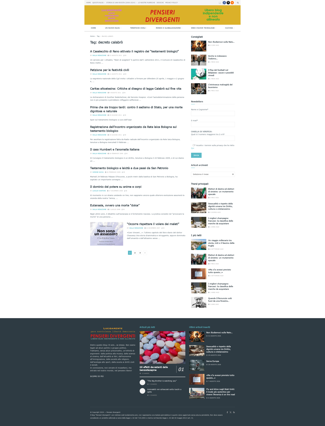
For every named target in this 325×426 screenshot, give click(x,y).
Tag (98, 36)
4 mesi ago (214, 197)
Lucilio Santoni (99, 191)
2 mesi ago (214, 90)
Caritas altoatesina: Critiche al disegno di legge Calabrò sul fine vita (135, 88)
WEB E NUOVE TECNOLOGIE (203, 28)
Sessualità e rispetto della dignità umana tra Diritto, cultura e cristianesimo (220, 206)
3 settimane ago (216, 275)
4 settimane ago (216, 249)
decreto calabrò (107, 36)
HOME (88, 3)
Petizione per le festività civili (109, 70)
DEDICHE (160, 3)
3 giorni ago (215, 212)
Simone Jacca (98, 172)
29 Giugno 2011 (115, 115)
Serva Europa (212, 361)
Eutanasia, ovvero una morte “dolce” (115, 205)
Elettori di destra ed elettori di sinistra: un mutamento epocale (221, 191)
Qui (192, 148)
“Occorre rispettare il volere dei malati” (153, 224)
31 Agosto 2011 (115, 55)
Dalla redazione (99, 55)
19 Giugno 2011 (115, 135)
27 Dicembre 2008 (115, 191)
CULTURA (229, 28)
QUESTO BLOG (97, 3)
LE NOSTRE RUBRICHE (146, 3)
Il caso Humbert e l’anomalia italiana (114, 149)
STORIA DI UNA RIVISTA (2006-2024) (120, 3)
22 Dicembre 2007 (153, 228)
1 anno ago (214, 227)
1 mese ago (214, 62)
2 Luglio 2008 (114, 209)
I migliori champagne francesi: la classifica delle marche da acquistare (220, 221)
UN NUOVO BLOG (112, 28)
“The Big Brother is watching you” (162, 381)
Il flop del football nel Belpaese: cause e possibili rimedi (221, 72)
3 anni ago (214, 304)
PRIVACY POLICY (171, 3)
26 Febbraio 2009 (116, 153)
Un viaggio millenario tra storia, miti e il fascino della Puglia (221, 243)
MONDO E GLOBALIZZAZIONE (168, 28)
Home (93, 28)
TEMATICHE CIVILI (137, 28)
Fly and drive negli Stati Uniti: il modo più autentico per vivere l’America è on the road (220, 392)
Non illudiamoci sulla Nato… (221, 42)
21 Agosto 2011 (115, 74)
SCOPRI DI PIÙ (97, 376)
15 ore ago (214, 45)
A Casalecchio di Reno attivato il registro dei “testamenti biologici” (134, 51)
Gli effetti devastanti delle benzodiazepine (154, 368)
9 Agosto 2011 (115, 92)
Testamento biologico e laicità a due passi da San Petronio (129, 168)
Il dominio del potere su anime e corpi (115, 186)
